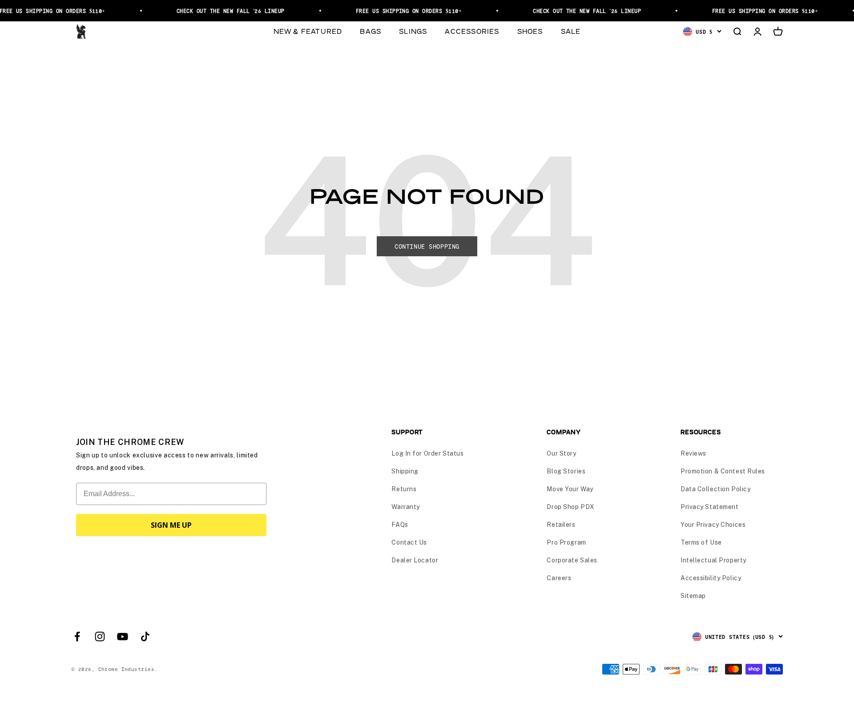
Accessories (472, 31)
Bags (370, 31)
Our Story (561, 453)
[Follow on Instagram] (100, 636)
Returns (403, 489)
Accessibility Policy (711, 578)
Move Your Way (570, 489)
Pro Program (566, 542)
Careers (559, 578)
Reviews (693, 453)
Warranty (405, 506)
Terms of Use (701, 542)
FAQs (399, 524)
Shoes (530, 31)
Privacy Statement (710, 506)
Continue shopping (427, 246)
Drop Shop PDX (570, 506)
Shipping (404, 471)
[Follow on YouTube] (123, 636)
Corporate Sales (572, 560)
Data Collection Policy (715, 489)
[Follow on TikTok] (145, 636)
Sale (571, 31)
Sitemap (693, 595)
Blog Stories (566, 471)
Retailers (561, 524)
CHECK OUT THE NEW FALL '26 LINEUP (225, 11)
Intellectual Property (713, 560)
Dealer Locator (414, 560)
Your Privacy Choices (713, 524)
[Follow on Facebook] (77, 636)
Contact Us (409, 542)
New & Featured (308, 31)
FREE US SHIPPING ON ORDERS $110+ (403, 11)
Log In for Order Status (427, 453)
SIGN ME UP (171, 525)
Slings (413, 31)
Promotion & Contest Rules (723, 471)
